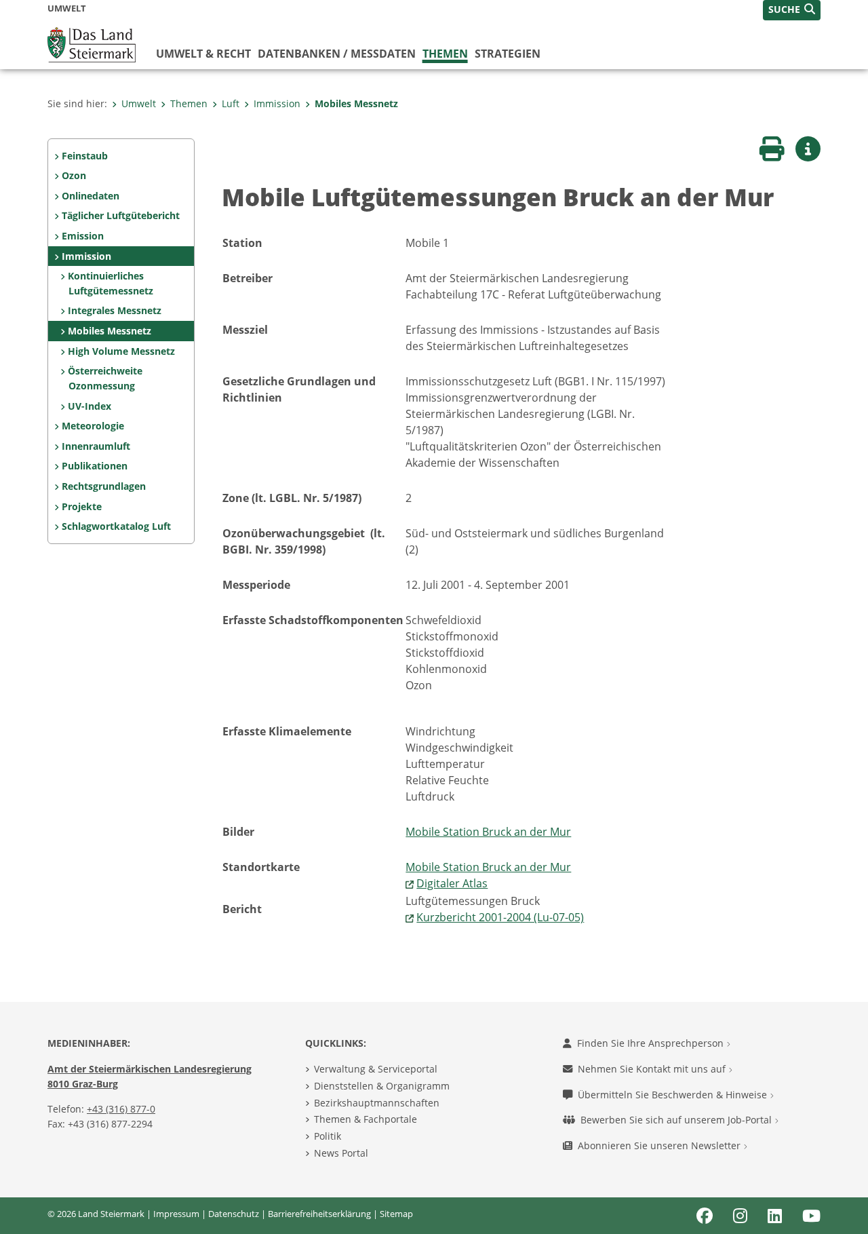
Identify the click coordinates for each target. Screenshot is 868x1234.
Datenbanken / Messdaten (337, 53)
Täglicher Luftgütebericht (121, 215)
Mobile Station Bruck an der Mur (488, 831)
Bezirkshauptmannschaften (376, 1102)
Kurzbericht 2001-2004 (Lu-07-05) (500, 917)
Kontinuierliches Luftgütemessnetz (110, 283)
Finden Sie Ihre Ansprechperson (651, 1043)
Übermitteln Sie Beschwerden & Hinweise (674, 1094)
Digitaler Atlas (452, 883)
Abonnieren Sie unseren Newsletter (660, 1145)
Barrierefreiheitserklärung (319, 1214)
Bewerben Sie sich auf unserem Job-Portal (677, 1119)
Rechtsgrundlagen (104, 486)
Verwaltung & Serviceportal (375, 1068)
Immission (277, 103)
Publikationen (94, 465)
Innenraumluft (96, 446)
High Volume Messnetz (121, 351)
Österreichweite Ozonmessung (105, 378)
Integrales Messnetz (114, 310)
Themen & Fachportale (365, 1119)
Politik (327, 1136)
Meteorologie (93, 425)
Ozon (74, 175)
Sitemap (396, 1214)
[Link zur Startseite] (91, 43)
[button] (791, 10)
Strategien (507, 53)
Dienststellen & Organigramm (382, 1085)
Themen (445, 53)
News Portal (341, 1152)
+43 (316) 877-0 (121, 1108)
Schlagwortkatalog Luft (116, 526)
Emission (83, 235)
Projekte (82, 506)
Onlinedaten (90, 195)
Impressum (176, 1214)
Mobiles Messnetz (356, 103)
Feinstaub (85, 155)
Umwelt (138, 103)
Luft (230, 103)
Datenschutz (233, 1214)
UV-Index (89, 406)
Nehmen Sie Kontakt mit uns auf (653, 1068)
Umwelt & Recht (203, 53)
